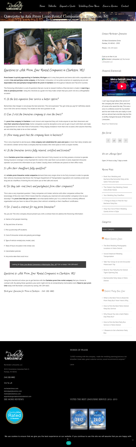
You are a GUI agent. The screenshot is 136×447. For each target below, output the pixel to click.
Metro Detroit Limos (113, 239)
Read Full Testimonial (110, 124)
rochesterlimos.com (11, 388)
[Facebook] (108, 140)
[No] (132, 440)
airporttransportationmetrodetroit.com (17, 396)
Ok (68, 443)
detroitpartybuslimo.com (13, 391)
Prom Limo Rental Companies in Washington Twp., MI (38, 264)
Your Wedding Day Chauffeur (114, 195)
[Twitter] (114, 140)
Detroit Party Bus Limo (114, 291)
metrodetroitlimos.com (12, 394)
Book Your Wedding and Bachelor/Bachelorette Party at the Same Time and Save (116, 179)
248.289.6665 (112, 48)
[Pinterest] (126, 140)
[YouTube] (120, 140)
